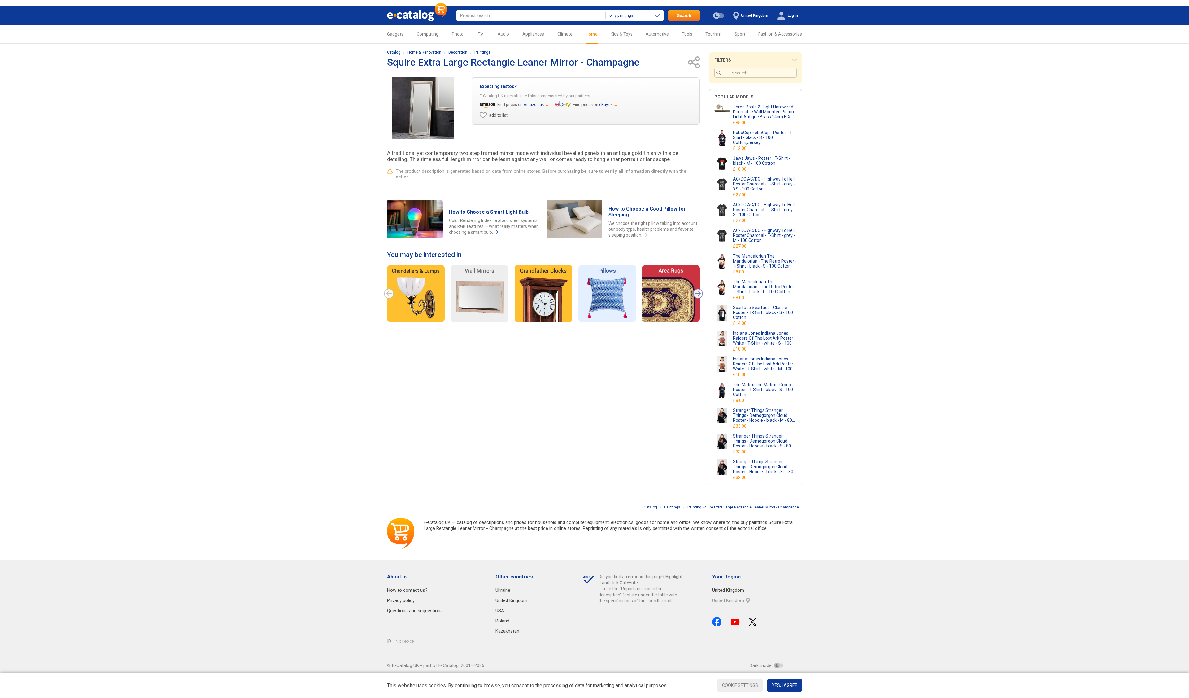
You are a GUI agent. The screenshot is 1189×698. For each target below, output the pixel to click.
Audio (503, 34)
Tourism (713, 34)
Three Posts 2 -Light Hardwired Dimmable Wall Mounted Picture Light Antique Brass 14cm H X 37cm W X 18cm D (764, 111)
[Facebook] (716, 621)
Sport (739, 34)
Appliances (533, 34)
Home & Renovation (424, 52)
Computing (427, 34)
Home (592, 34)
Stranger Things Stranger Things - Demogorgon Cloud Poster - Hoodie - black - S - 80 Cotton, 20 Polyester (762, 441)
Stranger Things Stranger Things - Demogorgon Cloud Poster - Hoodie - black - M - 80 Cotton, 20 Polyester (762, 415)
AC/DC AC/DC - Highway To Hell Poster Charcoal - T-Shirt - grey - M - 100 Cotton (764, 235)
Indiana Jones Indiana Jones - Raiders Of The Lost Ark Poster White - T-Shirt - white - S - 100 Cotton (763, 338)
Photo (458, 34)
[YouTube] (735, 622)
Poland (502, 621)
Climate (565, 34)
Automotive (657, 34)
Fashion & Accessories (780, 34)
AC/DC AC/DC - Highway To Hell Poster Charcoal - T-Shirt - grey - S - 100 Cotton (764, 209)
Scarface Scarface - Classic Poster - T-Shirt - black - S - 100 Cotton (763, 312)
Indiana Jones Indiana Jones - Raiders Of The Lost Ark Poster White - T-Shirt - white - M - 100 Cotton (763, 363)
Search (684, 15)
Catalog (393, 52)
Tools (687, 34)
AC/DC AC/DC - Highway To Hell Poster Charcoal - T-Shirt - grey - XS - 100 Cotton (764, 184)
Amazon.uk (534, 104)
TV (480, 34)
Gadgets (395, 34)
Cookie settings (740, 685)
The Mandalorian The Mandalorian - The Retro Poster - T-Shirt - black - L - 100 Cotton (765, 286)
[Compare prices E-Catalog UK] (417, 15)
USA (499, 610)
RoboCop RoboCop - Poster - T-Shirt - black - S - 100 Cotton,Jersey (763, 137)
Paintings (482, 52)
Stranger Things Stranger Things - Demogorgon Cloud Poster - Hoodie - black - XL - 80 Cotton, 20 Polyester (763, 466)
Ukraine (502, 590)
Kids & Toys (622, 34)
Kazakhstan (507, 631)
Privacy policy (401, 600)
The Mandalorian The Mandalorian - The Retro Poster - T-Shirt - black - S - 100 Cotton (765, 261)
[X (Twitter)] (752, 622)
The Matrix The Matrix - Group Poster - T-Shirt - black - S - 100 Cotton (763, 389)
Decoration (457, 52)
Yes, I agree (784, 685)
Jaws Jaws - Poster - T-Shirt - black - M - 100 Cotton (761, 161)
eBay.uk (606, 104)
